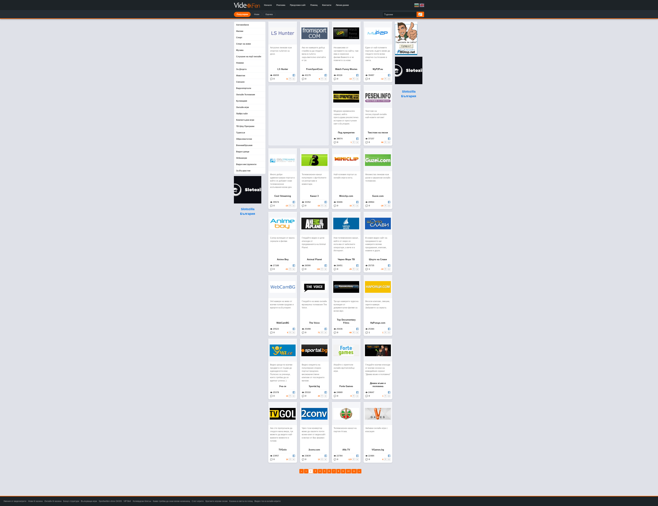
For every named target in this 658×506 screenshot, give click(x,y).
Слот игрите (198, 501)
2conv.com (314, 449)
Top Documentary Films (346, 321)
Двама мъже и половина (378, 385)
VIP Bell (127, 501)
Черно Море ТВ (346, 259)
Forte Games (346, 386)
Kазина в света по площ (241, 501)
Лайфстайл (242, 113)
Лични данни (342, 5)
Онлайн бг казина (53, 501)
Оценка (269, 14)
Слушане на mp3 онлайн (248, 56)
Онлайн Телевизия (245, 94)
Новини (240, 63)
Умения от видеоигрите (14, 501)
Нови (256, 14)
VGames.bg (378, 449)
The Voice (314, 323)
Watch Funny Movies (346, 69)
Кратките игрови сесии (216, 501)
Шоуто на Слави (378, 259)
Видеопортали (243, 88)
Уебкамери (241, 158)
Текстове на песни (378, 132)
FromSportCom (314, 69)
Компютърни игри (245, 120)
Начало (268, 5)
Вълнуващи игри (89, 501)
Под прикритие (346, 132)
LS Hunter (282, 69)
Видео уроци (242, 151)
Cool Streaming (282, 196)
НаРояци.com (377, 323)
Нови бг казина (35, 501)
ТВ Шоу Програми (245, 126)
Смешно (240, 82)
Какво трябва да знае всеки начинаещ (171, 501)
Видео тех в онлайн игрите (267, 501)
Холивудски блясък (142, 501)
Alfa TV (346, 449)
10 (348, 471)
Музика (239, 50)
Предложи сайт (298, 5)
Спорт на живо (243, 44)
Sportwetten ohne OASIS (110, 501)
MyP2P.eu (378, 69)
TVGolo (283, 449)
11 (354, 471)
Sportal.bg (314, 386)
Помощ (314, 5)
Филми (239, 31)
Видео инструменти (246, 164)
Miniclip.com (346, 196)
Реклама (280, 5)
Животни (240, 75)
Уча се (282, 386)
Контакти (326, 5)
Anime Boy (283, 259)
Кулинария (241, 101)
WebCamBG (282, 323)
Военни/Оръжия (244, 145)
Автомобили (242, 25)
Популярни (242, 14)
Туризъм (240, 132)
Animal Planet (314, 259)
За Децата (241, 69)
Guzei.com (378, 196)
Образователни (244, 139)
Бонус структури (71, 501)
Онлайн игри (242, 107)
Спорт (239, 37)
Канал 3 (314, 196)
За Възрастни (243, 171)
